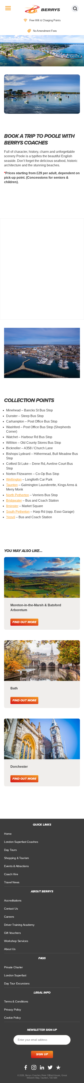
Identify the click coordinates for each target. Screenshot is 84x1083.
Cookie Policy (12, 1017)
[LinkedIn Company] (42, 1067)
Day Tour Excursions (17, 983)
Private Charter (13, 967)
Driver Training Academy (19, 924)
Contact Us (11, 908)
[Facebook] (26, 1067)
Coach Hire (11, 874)
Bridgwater (14, 500)
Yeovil (10, 517)
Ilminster (12, 506)
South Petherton (18, 511)
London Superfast (15, 975)
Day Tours (10, 850)
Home (8, 833)
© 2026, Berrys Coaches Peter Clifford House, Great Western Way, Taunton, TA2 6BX (42, 1076)
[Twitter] (50, 1067)
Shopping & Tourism (16, 858)
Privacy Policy (12, 1009)
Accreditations (12, 900)
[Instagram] (34, 1067)
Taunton (12, 485)
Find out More (24, 622)
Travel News (11, 882)
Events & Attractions (16, 866)
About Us (9, 949)
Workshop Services (16, 941)
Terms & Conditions (16, 1001)
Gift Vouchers (12, 932)
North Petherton (17, 495)
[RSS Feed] (58, 1067)
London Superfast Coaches (21, 841)
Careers (9, 916)
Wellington (14, 479)
